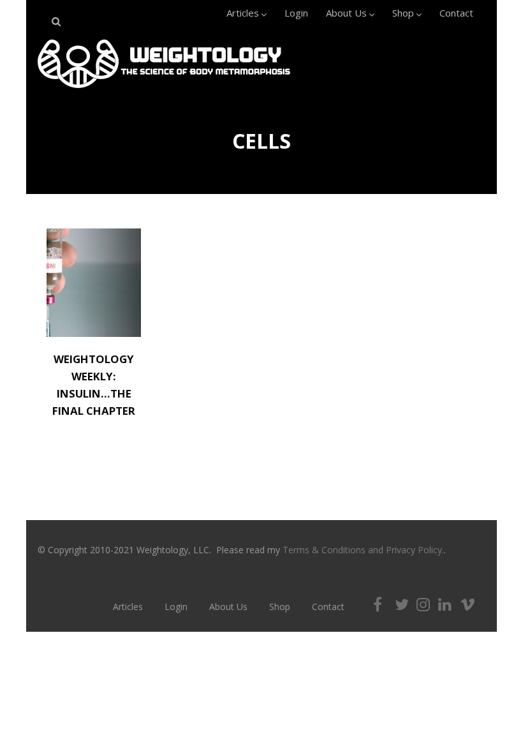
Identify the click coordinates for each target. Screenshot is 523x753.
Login (296, 12)
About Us (346, 12)
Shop (403, 12)
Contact (456, 12)
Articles (242, 12)
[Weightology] (164, 91)
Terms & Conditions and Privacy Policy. (363, 550)
